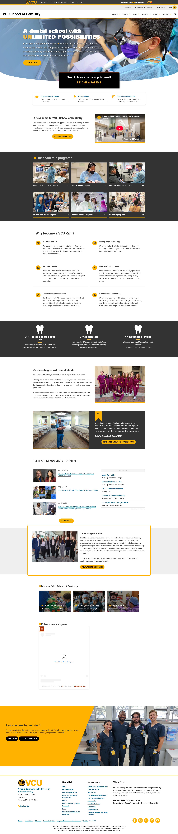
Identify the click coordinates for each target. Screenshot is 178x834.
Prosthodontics (93, 809)
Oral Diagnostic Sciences (96, 798)
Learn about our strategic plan (87, 609)
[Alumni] (160, 14)
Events (64, 800)
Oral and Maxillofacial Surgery (97, 795)
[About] (139, 14)
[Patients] (130, 14)
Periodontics (92, 807)
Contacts (166, 14)
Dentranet (128, 7)
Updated (85, 821)
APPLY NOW (12, 739)
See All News (66, 521)
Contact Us (24, 806)
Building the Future (63, 136)
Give (149, 2)
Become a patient (68, 789)
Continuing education (69, 792)
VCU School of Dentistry (21, 14)
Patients (125, 14)
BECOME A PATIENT (89, 82)
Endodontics (92, 792)
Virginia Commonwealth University (62, 2)
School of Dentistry (25, 792)
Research (145, 14)
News (64, 809)
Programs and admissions (71, 812)
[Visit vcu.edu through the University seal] (38, 783)
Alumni (155, 14)
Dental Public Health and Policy (98, 787)
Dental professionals (126, 96)
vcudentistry (68, 686)
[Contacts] (171, 14)
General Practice (93, 789)
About (135, 14)
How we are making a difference (54, 609)
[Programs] (120, 14)
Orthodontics (92, 801)
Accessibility (29, 821)
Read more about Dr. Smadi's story (118, 442)
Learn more (32, 63)
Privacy (20, 821)
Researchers (83, 96)
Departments (161, 7)
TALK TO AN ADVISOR (28, 739)
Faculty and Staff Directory (144, 7)
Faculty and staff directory (71, 803)
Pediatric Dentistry (94, 804)
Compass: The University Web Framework (69, 821)
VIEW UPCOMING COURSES (92, 567)
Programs (114, 14)
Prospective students (50, 96)
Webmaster (38, 821)
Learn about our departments (120, 609)
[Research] (150, 14)
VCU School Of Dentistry (51, 686)
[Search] (175, 14)
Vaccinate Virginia (49, 821)
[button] (51, 185)
